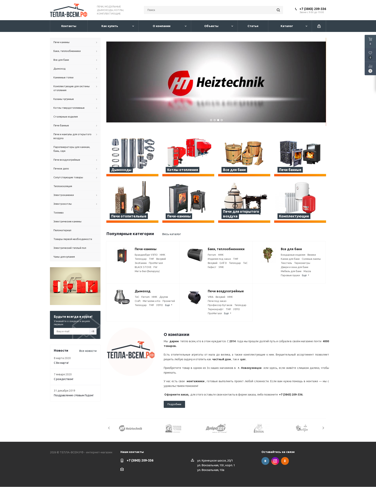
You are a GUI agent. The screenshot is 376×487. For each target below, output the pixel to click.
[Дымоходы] (132, 155)
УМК (221, 267)
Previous (109, 428)
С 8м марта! (61, 362)
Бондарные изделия (293, 254)
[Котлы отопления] (188, 155)
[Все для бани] (244, 155)
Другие (163, 296)
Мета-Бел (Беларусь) (147, 271)
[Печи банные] (300, 155)
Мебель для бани (291, 271)
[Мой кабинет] (319, 26)
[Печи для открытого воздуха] (244, 201)
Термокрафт (216, 309)
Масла (307, 271)
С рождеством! (63, 379)
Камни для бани (290, 258)
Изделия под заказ (219, 258)
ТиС (245, 263)
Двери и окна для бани (294, 267)
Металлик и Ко (151, 301)
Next (323, 428)
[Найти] (278, 10)
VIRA (210, 296)
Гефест (212, 267)
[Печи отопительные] (132, 201)
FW (155, 267)
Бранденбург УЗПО (146, 254)
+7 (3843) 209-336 (312, 9)
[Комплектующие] (300, 201)
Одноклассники (285, 461)
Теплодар (141, 258)
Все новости (88, 350)
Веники (311, 254)
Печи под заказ (217, 301)
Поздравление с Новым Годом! (73, 395)
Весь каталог (171, 234)
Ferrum (212, 254)
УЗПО (159, 305)
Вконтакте (265, 461)
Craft (138, 301)
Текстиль (286, 263)
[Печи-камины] (188, 201)
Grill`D (223, 263)
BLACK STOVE (143, 267)
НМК (162, 254)
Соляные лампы (311, 258)
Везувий (161, 258)
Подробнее (174, 404)
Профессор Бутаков (220, 305)
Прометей (169, 301)
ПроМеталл (156, 263)
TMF (151, 258)
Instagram (275, 461)
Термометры (302, 263)
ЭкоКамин (141, 263)
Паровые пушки (290, 275)
